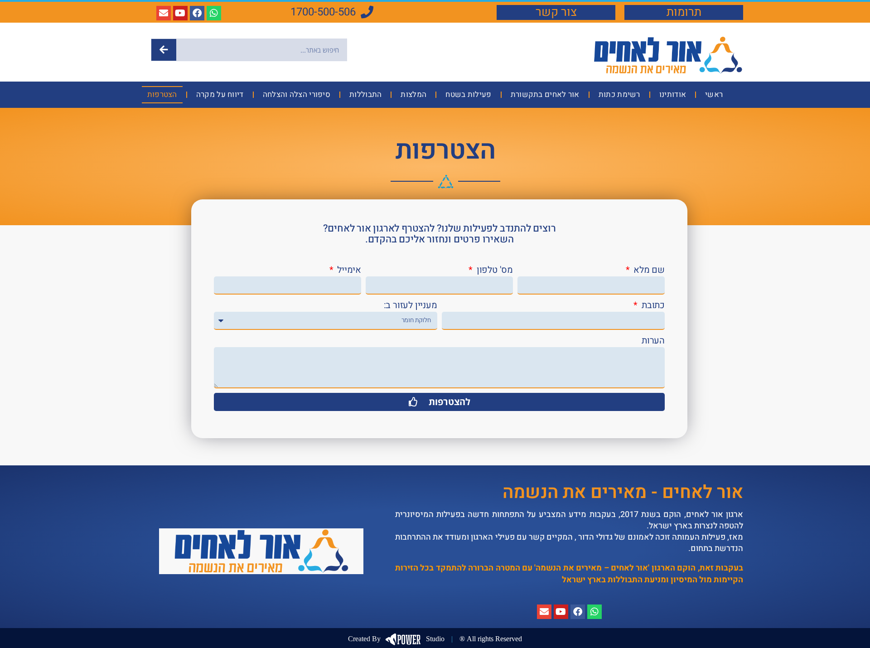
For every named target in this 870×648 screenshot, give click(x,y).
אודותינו (672, 94)
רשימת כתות (619, 94)
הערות (653, 340)
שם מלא (648, 270)
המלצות (413, 94)
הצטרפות (162, 94)
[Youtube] (180, 13)
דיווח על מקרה (220, 94)
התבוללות (365, 94)
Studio (396, 639)
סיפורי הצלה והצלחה (296, 94)
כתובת (652, 305)
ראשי (714, 94)
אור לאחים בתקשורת (545, 94)
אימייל (348, 270)
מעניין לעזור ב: (410, 305)
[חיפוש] (163, 50)
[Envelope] (163, 13)
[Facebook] (197, 13)
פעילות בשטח (468, 94)
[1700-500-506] (367, 12)
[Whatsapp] (214, 13)
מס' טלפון (493, 270)
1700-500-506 (323, 12)
